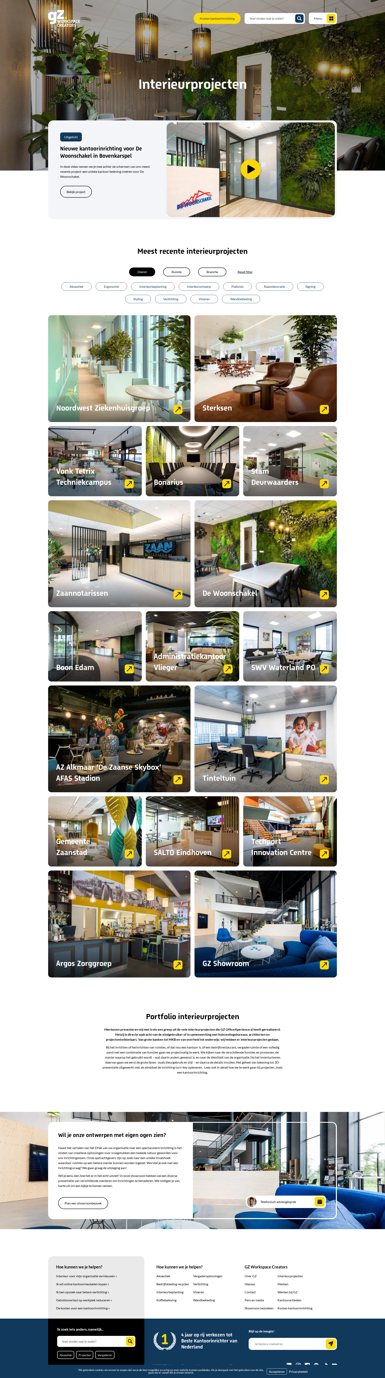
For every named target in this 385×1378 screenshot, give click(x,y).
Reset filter (245, 272)
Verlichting (170, 299)
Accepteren (277, 1371)
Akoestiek (76, 286)
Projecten (85, 1355)
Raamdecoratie (274, 286)
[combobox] (272, 18)
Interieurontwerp (199, 286)
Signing (310, 286)
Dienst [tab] (142, 272)
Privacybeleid (298, 1371)
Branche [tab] (212, 272)
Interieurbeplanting (152, 286)
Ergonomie (111, 286)
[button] (251, 169)
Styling (138, 299)
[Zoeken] (299, 18)
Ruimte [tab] (177, 272)
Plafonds (237, 286)
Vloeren (204, 299)
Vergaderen (105, 1355)
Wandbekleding (241, 299)
